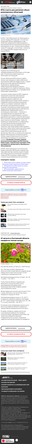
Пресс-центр (22, 380)
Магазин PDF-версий (8, 382)
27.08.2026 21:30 (5, 233)
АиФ (12, 263)
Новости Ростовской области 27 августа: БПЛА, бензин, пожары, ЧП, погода (17, 363)
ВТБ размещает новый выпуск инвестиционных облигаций (13, 169)
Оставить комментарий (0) (16, 182)
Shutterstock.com (6, 35)
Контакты (4, 387)
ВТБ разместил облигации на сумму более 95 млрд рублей (15, 166)
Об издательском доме (9, 380)
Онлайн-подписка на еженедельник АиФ (15, 384)
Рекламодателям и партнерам (11, 389)
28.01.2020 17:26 (5, 6)
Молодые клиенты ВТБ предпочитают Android (18, 209)
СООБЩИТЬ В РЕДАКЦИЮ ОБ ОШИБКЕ (12, 391)
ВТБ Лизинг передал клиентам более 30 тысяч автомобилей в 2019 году (18, 220)
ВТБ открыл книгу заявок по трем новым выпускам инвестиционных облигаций (16, 163)
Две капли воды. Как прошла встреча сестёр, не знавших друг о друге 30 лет (18, 353)
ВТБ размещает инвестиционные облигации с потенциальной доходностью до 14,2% (18, 225)
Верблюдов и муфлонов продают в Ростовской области (15, 358)
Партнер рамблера (14, 436)
